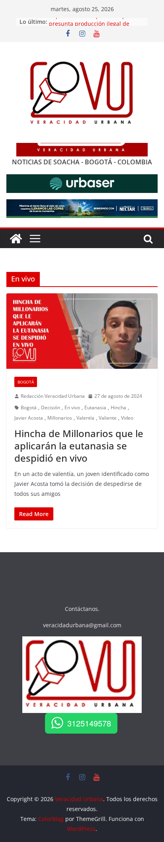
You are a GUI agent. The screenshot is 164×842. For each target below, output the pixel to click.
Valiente (108, 417)
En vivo (72, 407)
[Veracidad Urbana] (15, 238)
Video (127, 417)
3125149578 (89, 723)
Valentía (85, 417)
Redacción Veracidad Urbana (53, 396)
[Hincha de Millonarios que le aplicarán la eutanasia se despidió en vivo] (82, 331)
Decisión (50, 407)
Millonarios (59, 417)
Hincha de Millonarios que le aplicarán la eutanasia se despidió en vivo (78, 445)
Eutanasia (95, 407)
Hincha (118, 407)
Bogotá (26, 382)
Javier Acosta (28, 417)
